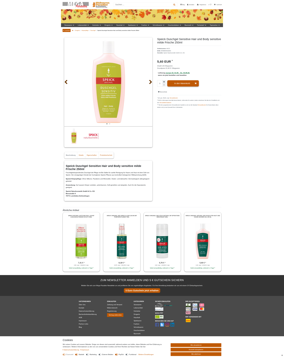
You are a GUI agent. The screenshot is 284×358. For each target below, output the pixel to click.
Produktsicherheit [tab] (106, 155)
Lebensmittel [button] (82, 25)
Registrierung (111, 311)
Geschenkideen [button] (173, 25)
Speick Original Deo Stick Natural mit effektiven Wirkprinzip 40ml (162, 216)
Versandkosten (174, 98)
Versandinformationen (165, 102)
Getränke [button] (95, 25)
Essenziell (69, 354)
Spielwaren (137, 321)
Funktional (132, 354)
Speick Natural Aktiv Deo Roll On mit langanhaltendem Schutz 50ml (81, 216)
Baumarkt (137, 333)
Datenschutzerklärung (86, 311)
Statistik (81, 354)
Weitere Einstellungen (146, 354)
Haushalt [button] (119, 25)
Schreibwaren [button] (157, 25)
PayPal (121, 354)
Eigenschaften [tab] (92, 155)
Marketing (93, 354)
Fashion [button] (144, 25)
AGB (80, 317)
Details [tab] (81, 155)
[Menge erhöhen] (164, 81)
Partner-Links (83, 324)
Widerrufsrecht (112, 308)
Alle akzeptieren (196, 345)
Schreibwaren (138, 327)
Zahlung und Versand (114, 304)
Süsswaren (137, 304)
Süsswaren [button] (68, 25)
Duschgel (93, 30)
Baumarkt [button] (188, 25)
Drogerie (77, 30)
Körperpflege (85, 30)
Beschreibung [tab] (71, 155)
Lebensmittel (138, 308)
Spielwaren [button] (132, 25)
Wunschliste (163, 92)
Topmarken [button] (214, 25)
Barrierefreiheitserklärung (88, 314)
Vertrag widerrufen (115, 315)
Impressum (83, 321)
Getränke (137, 311)
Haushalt (137, 317)
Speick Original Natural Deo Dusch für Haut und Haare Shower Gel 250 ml (203, 216)
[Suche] (174, 5)
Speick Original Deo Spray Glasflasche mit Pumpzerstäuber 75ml (122, 216)
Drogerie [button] (108, 25)
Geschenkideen (139, 330)
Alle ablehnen (196, 354)
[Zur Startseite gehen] (72, 30)
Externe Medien (107, 354)
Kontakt (81, 308)
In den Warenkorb (182, 83)
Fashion (136, 324)
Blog (183, 4)
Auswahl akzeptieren (196, 349)
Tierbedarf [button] (200, 25)
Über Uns (82, 304)
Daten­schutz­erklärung (72, 350)
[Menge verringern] (164, 85)
